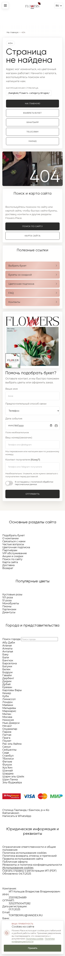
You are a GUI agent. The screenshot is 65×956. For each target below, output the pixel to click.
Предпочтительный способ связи (25, 403)
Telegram (32, 132)
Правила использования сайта (22, 858)
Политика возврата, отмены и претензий (29, 855)
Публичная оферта (14, 861)
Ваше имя (11, 388)
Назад (32, 141)
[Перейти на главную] (32, 5)
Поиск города (11, 639)
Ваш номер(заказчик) (18, 437)
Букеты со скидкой (20, 274)
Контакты (14, 301)
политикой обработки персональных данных (34, 483)
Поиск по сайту (32, 226)
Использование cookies (17, 867)
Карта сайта (32, 236)
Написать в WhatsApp (16, 816)
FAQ (11, 292)
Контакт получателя (22, 459)
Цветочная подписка (21, 283)
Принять (32, 948)
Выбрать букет (32, 113)
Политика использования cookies (24, 852)
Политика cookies (34, 939)
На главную (12, 32)
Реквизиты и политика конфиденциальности (32, 864)
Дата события (13, 418)
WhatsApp (32, 122)
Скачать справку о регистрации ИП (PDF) (29, 870)
